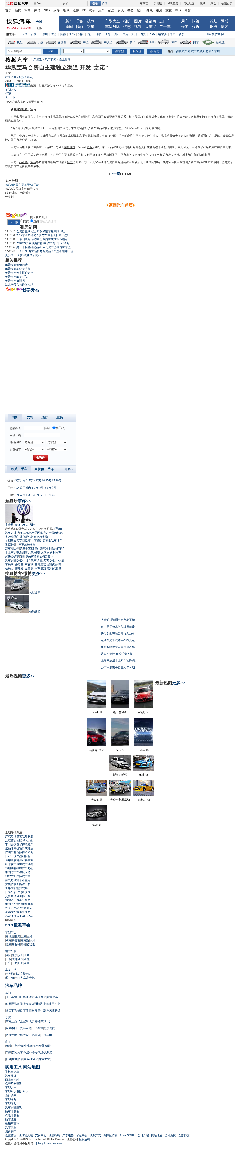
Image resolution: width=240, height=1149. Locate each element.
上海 (14, 963)
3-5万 (29, 480)
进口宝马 (11, 1010)
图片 (138, 21)
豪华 (132, 42)
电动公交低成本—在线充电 (118, 640)
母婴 (130, 10)
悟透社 (19, 568)
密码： (67, 3)
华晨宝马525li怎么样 (17, 268)
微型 (20, 42)
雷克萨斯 (52, 997)
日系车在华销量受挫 (17, 892)
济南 (63, 34)
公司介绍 (143, 1135)
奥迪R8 (143, 774)
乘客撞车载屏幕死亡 (17, 912)
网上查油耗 (12, 1079)
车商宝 (144, 3)
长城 (8, 1059)
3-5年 (36, 495)
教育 (140, 10)
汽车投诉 (10, 1075)
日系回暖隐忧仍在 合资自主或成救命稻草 (42, 239)
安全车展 (214, 51)
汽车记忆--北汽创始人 (18, 908)
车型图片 (10, 1103)
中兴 (27, 1059)
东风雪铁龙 (53, 1010)
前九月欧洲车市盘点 (17, 880)
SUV (174, 42)
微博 (224, 21)
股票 (76, 10)
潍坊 (98, 34)
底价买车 (10, 1131)
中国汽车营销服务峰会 (19, 904)
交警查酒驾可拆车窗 (17, 896)
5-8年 (44, 495)
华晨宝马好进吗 (15, 280)
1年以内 (20, 495)
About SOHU (127, 1135)
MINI (90, 147)
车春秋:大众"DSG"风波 (20, 524)
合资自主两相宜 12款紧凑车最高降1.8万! (41, 231)
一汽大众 (34, 1035)
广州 (20, 963)
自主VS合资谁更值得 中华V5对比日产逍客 (42, 243)
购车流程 (10, 1119)
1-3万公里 (38, 487)
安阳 (20, 955)
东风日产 (46, 1021)
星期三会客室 (13, 540)
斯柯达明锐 (120, 774)
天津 (24, 34)
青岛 (72, 34)
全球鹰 (28, 1045)
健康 (149, 10)
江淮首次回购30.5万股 (19, 840)
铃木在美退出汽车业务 (19, 864)
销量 (90, 27)
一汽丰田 (46, 1035)
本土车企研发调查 (16, 552)
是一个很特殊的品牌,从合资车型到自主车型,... (44, 247)
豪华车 (227, 135)
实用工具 (13, 1067)
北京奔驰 (11, 1035)
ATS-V (120, 750)
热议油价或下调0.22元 (19, 916)
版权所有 (84, 1139)
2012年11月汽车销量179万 (33, 560)
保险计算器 (12, 1115)
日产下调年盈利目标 (17, 856)
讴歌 (32, 997)
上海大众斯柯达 (33, 1003)
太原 (54, 34)
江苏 (20, 959)
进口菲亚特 (24, 1010)
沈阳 (116, 34)
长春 (152, 34)
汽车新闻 (50, 59)
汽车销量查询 (13, 1107)
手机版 (158, 3)
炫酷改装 (35, 611)
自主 (8, 1041)
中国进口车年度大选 (17, 872)
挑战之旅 (20, 973)
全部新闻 (170, 1135)
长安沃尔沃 (39, 1010)
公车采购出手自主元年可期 (118, 667)
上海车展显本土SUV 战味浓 (118, 660)
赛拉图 (31, 944)
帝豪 (8, 1052)
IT (84, 10)
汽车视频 (40, 568)
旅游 (159, 10)
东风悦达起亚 (14, 1003)
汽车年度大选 (199, 51)
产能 (185, 116)
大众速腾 (96, 800)
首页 (8, 10)
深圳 (27, 963)
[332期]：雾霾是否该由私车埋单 (42, 540)
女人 (120, 10)
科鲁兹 (16, 940)
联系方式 (95, 1135)
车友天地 (29, 977)
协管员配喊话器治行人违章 (118, 633)
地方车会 (10, 951)
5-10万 (37, 480)
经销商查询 (12, 1123)
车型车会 (10, 932)
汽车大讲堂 (12, 532)
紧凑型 (62, 42)
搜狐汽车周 (183, 51)
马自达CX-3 (96, 750)
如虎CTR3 (143, 800)
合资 (8, 1017)
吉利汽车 (55, 552)
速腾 (8, 944)
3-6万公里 (51, 487)
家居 (111, 10)
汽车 (92, 10)
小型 (40, 42)
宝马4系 (96, 825)
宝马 (33, 109)
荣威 (14, 1059)
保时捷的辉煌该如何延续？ (36, 556)
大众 (16, 154)
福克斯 (25, 940)
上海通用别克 (51, 1003)
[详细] (58, 528)
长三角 (10, 977)
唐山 (45, 34)
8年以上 (53, 495)
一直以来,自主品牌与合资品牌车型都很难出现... (45, 251)
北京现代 (49, 1028)
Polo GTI (96, 712)
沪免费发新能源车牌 (17, 884)
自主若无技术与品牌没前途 (118, 626)
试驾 (90, 21)
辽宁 (8, 963)
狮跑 (17, 936)
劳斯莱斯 (69, 147)
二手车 (165, 27)
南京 (173, 34)
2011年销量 (57, 560)
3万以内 (20, 480)
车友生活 (10, 970)
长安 (37, 552)
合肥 (181, 34)
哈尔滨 (162, 34)
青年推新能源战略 (16, 888)
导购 (80, 21)
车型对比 (112, 27)
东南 (42, 1059)
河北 (27, 959)
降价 (80, 27)
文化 (168, 10)
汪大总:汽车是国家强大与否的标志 (41, 532)
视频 (66, 10)
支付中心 (40, 1135)
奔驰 (23, 944)
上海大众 (23, 1035)
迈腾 (23, 936)
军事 (27, 10)
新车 (69, 21)
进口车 (165, 21)
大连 (125, 34)
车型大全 (112, 21)
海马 (35, 1045)
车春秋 (29, 564)
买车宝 (150, 27)
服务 (214, 27)
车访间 (9, 564)
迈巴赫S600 (120, 712)
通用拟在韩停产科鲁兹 (19, 860)
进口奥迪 (23, 997)
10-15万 (46, 480)
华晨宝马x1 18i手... (16, 276)
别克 (8, 940)
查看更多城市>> (216, 34)
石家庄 (35, 34)
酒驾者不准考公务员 (17, 900)
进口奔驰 (11, 997)
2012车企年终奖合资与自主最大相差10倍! (42, 235)
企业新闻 (65, 59)
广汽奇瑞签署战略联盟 (19, 836)
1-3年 (29, 495)
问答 (195, 21)
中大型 (108, 42)
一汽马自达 (24, 1028)
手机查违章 (12, 1071)
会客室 (19, 564)
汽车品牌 (13, 985)
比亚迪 (45, 552)
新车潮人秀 (12, 548)
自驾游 (10, 973)
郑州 (134, 34)
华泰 (20, 1045)
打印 (8, 93)
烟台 (81, 34)
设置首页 (10, 1135)
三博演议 (40, 564)
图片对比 (22, 1091)
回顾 (202, 3)
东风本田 (11, 1028)
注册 (105, 3)
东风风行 (46, 1052)
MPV (153, 42)
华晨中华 (29, 1052)
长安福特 (34, 1021)
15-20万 (56, 480)
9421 (29, 973)
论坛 (214, 21)
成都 (14, 959)
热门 (8, 993)
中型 (86, 42)
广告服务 (68, 1135)
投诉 (195, 27)
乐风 (32, 940)
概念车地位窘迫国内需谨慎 (118, 647)
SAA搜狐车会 (17, 925)
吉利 (14, 1045)
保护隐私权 (110, 1135)
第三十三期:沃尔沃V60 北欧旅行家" (42, 548)
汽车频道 (36, 59)
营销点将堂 (54, 568)
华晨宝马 (22, 116)
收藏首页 (226, 3)
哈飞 (38, 1052)
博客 (187, 10)
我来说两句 (19, 77)
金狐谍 (29, 568)
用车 (185, 21)
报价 (127, 21)
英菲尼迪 (40, 997)
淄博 (107, 34)
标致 (33, 162)
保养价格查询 (13, 1083)
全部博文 (184, 1135)
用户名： (39, 3)
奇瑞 (8, 1045)
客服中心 (81, 1135)
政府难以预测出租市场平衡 (118, 619)
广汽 (48, 1059)
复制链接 (10, 89)
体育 (37, 10)
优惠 (127, 27)
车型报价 (10, 1099)
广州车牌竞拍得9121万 (19, 852)
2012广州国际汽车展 (17, 876)
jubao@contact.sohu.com (50, 1143)
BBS (178, 10)
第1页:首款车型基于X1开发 (22, 184)
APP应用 (172, 3)
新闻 (18, 10)
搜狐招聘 (54, 1135)
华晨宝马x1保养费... (17, 264)
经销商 (150, 21)
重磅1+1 (10, 544)
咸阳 (8, 955)
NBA (47, 10)
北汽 (31, 552)
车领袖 (9, 536)
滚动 (213, 3)
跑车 (196, 42)
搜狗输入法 (26, 1135)
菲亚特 (23, 162)
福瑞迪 (10, 936)
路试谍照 (35, 593)
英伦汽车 (17, 1052)
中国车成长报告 (25, 544)
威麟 (48, 1045)
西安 (143, 34)
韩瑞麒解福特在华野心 (19, 868)
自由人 (19, 977)
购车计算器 (12, 1111)
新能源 (220, 42)
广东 (8, 959)
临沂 (90, 34)
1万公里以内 (23, 487)
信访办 (9, 568)
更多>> (69, 469)
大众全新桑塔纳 (120, 800)
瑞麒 (42, 1045)
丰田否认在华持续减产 (19, 844)
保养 (185, 27)
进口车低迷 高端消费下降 (117, 653)
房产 (101, 10)
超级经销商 (12, 556)
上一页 (115, 174)
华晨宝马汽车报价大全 (19, 272)
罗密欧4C (143, 712)
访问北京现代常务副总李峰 (31, 536)
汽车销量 (10, 560)
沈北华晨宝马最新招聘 (19, 284)
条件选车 (10, 1095)
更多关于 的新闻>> (23, 255)
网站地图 (189, 3)
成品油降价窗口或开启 (19, 848)
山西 (27, 955)
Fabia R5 (144, 750)
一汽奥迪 (37, 1028)
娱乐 (56, 10)
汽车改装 (10, 1127)
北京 (14, 955)
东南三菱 (11, 1021)
